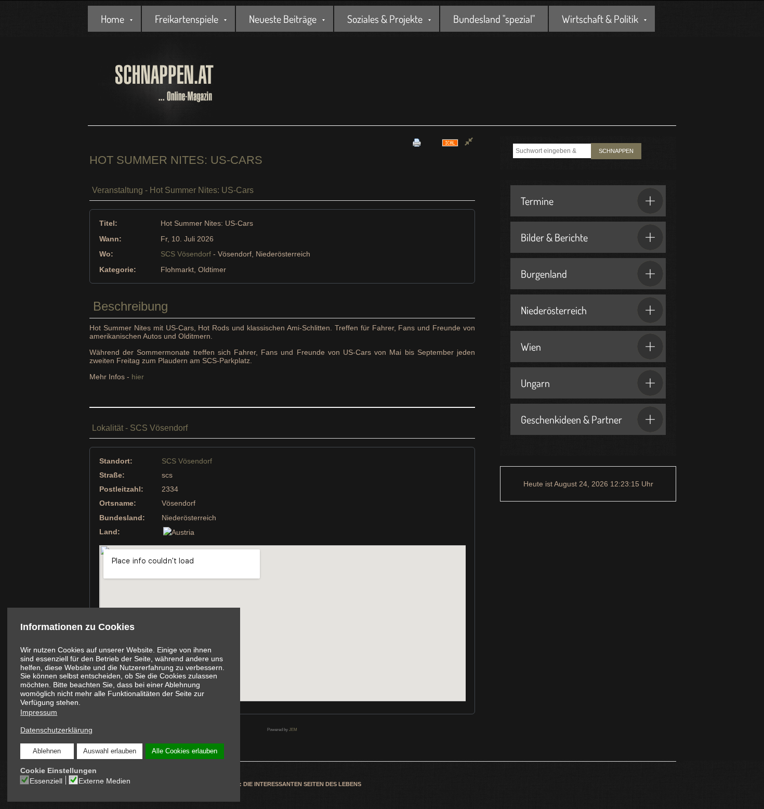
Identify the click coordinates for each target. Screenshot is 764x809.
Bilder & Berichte (554, 237)
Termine (537, 201)
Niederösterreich (554, 310)
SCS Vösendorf (186, 254)
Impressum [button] (38, 712)
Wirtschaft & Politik (600, 18)
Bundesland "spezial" (494, 18)
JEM (293, 729)
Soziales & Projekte (385, 18)
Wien (531, 346)
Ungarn (535, 383)
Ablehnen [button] (47, 751)
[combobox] (552, 151)
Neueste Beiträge (283, 18)
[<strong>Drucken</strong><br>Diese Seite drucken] (417, 142)
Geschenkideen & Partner (571, 419)
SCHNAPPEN (616, 151)
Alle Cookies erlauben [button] (184, 751)
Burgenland (544, 273)
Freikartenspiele (186, 18)
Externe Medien (104, 781)
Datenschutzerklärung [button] (56, 730)
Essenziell (46, 781)
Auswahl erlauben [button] (109, 751)
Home (112, 18)
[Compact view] (469, 142)
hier (137, 377)
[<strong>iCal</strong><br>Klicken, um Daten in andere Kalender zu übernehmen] (450, 142)
